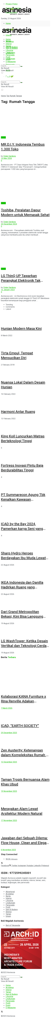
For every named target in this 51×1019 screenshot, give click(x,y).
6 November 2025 (8, 850)
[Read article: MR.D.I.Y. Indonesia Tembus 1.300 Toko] (25, 121)
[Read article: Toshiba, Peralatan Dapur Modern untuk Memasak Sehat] (25, 187)
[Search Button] (21, 66)
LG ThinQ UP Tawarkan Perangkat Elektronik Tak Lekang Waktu (20, 280)
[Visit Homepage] (17, 15)
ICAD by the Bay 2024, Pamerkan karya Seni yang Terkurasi (22, 528)
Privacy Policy (12, 4)
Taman (8, 46)
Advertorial (10, 892)
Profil (8, 57)
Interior (9, 44)
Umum (8, 916)
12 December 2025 (9, 762)
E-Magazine (11, 62)
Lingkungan (10, 59)
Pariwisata (10, 55)
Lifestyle (9, 50)
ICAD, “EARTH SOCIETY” (20, 726)
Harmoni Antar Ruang (18, 412)
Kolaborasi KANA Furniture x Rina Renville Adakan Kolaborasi (23, 701)
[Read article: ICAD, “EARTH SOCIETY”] (25, 714)
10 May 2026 (6, 158)
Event (8, 59)
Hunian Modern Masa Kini (21, 328)
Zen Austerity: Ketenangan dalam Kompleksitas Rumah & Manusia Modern (24, 755)
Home (8, 23)
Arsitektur (10, 41)
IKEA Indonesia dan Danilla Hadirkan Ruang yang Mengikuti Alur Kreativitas (22, 587)
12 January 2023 (8, 290)
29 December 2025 (9, 733)
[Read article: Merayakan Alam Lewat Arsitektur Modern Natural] (25, 797)
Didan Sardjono (9, 156)
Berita (3, 137)
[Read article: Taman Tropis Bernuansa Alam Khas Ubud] (25, 768)
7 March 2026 (6, 708)
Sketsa (9, 912)
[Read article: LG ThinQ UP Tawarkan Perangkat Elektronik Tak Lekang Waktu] (25, 253)
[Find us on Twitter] (2, 23)
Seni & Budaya (12, 47)
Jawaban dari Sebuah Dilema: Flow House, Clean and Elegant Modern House (25, 842)
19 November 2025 (9, 791)
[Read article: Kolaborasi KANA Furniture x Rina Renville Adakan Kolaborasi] (25, 676)
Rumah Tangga (16, 96)
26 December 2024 (9, 224)
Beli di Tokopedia (13, 925)
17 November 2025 (9, 820)
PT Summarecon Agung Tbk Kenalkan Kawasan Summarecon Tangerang (23, 499)
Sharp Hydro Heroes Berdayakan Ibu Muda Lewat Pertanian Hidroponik (23, 558)
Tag (7, 96)
